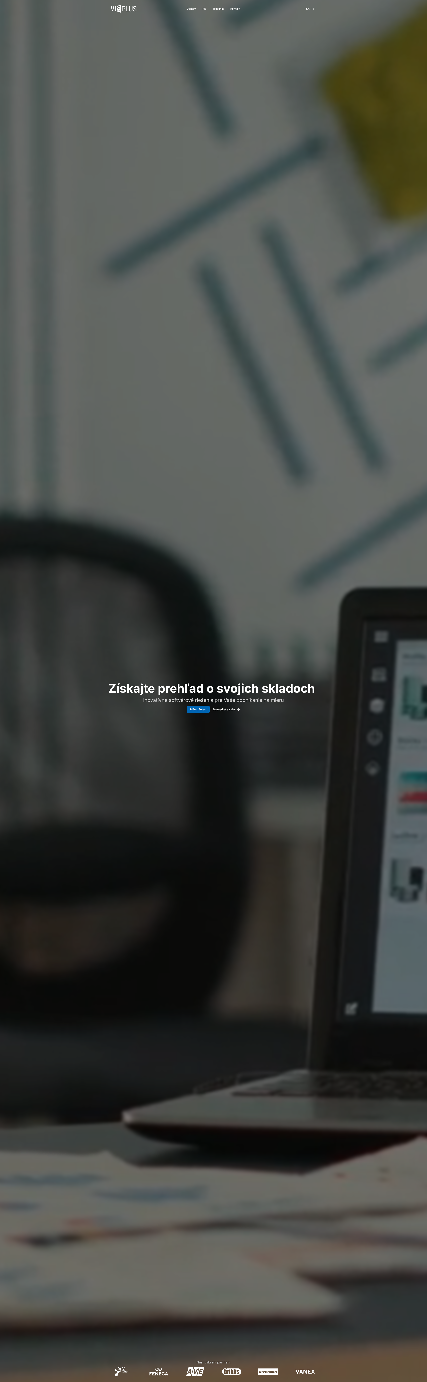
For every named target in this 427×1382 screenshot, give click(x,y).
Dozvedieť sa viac (224, 709)
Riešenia (218, 8)
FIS (204, 8)
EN (314, 8)
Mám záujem (198, 709)
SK (308, 8)
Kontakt (235, 8)
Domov (191, 8)
